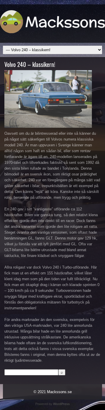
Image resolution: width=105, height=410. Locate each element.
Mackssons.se (59, 392)
